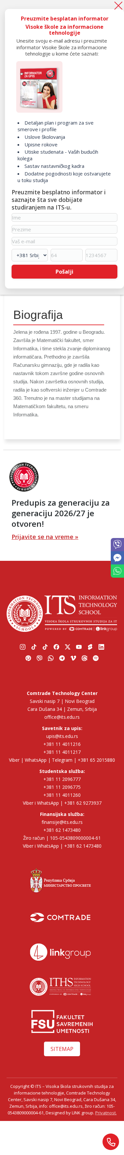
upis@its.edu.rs (62, 736)
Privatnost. (106, 1113)
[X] (67, 647)
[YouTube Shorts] (90, 647)
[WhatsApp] (117, 486)
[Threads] (84, 658)
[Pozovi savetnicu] (111, 1142)
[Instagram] (22, 647)
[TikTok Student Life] (45, 647)
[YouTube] (79, 647)
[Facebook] (56, 647)
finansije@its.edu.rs (62, 822)
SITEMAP (62, 1049)
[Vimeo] (73, 658)
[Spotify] (96, 658)
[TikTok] (34, 647)
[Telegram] (62, 658)
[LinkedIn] (101, 647)
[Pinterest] (28, 658)
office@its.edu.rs (62, 717)
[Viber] (117, 470)
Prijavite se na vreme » (45, 537)
